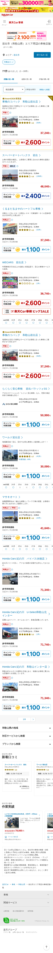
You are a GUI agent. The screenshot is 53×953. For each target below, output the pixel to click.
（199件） (39, 176)
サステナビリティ (31, 932)
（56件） (38, 123)
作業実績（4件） (25, 459)
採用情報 (30, 911)
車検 (13, 884)
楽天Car (5, 884)
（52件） (38, 230)
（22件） (38, 518)
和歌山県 (21, 884)
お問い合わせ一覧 (18, 932)
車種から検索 (44, 90)
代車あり (7, 62)
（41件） (38, 456)
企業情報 (6, 911)
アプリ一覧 (6, 932)
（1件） (38, 283)
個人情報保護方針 (18, 911)
